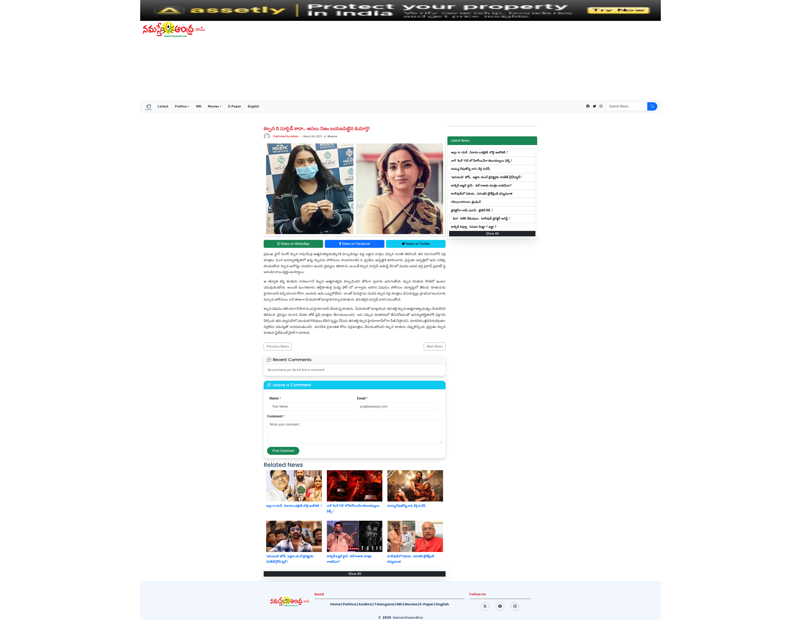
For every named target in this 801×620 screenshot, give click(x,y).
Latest (163, 106)
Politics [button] (181, 106)
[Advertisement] (400, 69)
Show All (354, 574)
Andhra (365, 604)
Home (335, 604)
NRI (198, 106)
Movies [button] (213, 106)
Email (362, 398)
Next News (435, 346)
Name (275, 398)
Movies (411, 604)
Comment (276, 416)
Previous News (277, 346)
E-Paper (234, 106)
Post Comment (283, 451)
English (253, 106)
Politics (349, 604)
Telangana (384, 604)
